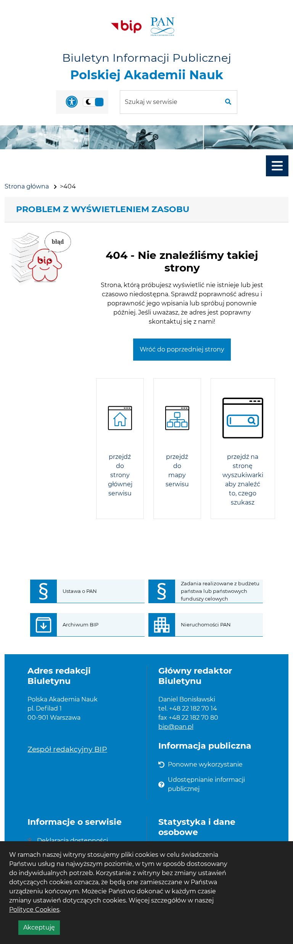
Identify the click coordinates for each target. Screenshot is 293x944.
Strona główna (27, 186)
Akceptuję (41, 929)
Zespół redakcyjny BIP (67, 749)
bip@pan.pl (175, 726)
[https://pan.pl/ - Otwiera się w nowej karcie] (162, 26)
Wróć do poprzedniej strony (182, 349)
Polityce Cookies (34, 909)
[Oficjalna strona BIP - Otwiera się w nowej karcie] (126, 26)
